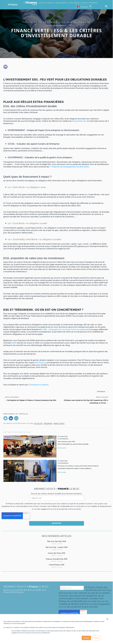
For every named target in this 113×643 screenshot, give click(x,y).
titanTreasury (40, 362)
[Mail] (16, 418)
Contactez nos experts (39, 384)
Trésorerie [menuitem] (50, 3)
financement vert (79, 121)
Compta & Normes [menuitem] (74, 3)
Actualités (38, 423)
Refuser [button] (96, 638)
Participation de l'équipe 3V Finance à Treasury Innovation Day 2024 (31, 400)
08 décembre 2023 (53, 22)
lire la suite (62, 448)
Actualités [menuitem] (42, 3)
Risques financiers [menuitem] (61, 3)
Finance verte (59, 423)
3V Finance (82, 22)
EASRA (14, 343)
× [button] (107, 618)
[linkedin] (11, 418)
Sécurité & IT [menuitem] (85, 3)
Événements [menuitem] (94, 3)
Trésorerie (48, 423)
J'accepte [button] (86, 638)
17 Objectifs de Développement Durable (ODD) (69, 166)
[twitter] (5, 418)
